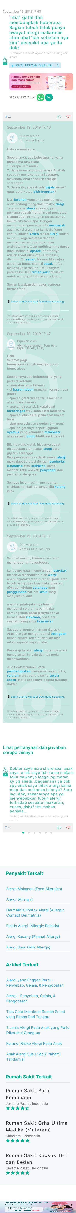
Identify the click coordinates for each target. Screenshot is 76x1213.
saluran (13, 675)
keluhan (20, 200)
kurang (60, 487)
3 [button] (34, 833)
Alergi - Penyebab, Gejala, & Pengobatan (30, 998)
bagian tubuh (23, 389)
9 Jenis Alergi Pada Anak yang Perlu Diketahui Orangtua (37, 1030)
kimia (43, 592)
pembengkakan (19, 671)
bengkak (60, 570)
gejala (50, 187)
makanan (33, 617)
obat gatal (58, 634)
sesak (48, 263)
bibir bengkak (43, 191)
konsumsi (44, 621)
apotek (35, 251)
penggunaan (17, 592)
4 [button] (40, 833)
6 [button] (51, 833)
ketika (34, 234)
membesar (52, 432)
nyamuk (13, 432)
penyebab (47, 470)
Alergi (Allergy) (19, 899)
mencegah (57, 225)
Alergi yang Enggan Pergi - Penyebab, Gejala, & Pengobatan (35, 983)
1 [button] (23, 833)
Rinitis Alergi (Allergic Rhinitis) (32, 926)
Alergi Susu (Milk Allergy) (28, 947)
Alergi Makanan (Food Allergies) (34, 889)
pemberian (57, 461)
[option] (38, 798)
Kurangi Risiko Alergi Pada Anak (34, 1043)
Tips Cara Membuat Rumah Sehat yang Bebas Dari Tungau (35, 1014)
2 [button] (29, 833)
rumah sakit (41, 272)
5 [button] (46, 833)
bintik (31, 436)
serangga (40, 587)
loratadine (15, 466)
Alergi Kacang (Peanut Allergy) (33, 936)
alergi (60, 204)
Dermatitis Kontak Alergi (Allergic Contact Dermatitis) (35, 912)
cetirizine (38, 466)
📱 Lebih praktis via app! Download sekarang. (36, 301)
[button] (38, 116)
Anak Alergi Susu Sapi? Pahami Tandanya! (33, 1057)
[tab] (38, 417)
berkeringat (16, 411)
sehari (30, 259)
